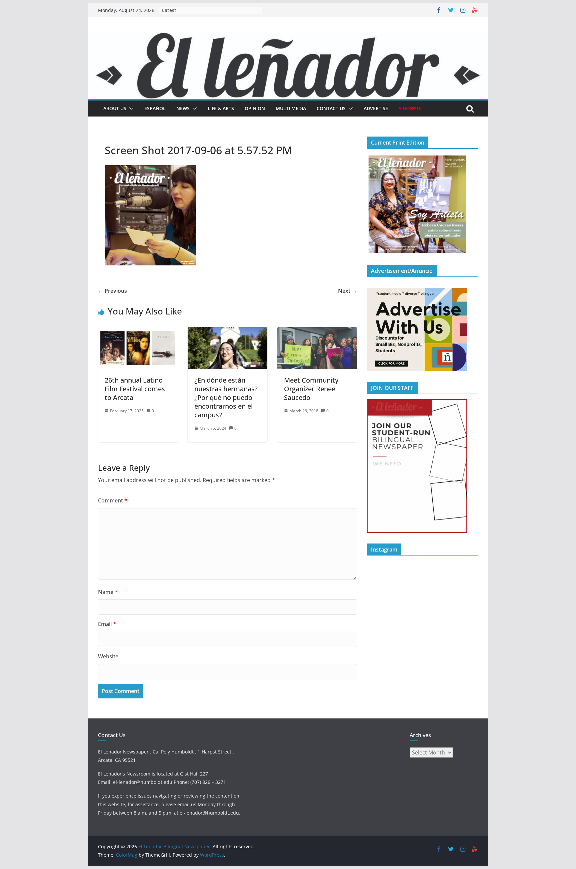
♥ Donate (410, 108)
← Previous (112, 290)
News (183, 108)
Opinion (255, 108)
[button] (130, 108)
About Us (114, 108)
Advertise (376, 108)
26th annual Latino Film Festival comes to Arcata (135, 389)
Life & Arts (221, 108)
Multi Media (291, 108)
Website (108, 656)
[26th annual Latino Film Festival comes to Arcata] (138, 332)
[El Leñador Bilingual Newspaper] (288, 37)
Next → (347, 290)
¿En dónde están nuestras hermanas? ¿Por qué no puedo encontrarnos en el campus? (226, 397)
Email (107, 624)
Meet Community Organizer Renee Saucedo (311, 389)
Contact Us (331, 108)
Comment (112, 500)
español (155, 108)
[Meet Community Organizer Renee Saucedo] (317, 332)
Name (108, 592)
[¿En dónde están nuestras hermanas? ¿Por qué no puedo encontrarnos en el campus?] (227, 332)
